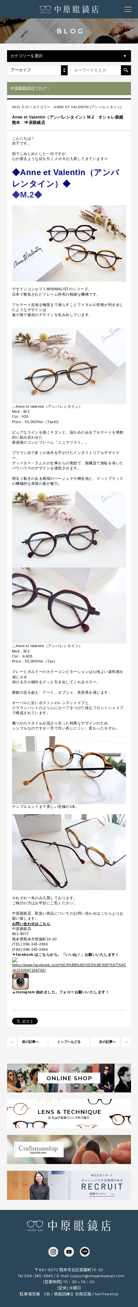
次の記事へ (107, 1042)
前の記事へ (30, 1042)
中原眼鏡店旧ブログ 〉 (31, 88)
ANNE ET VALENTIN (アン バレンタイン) (87, 107)
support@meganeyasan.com (97, 1275)
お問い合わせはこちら (31, 924)
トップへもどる (69, 1042)
